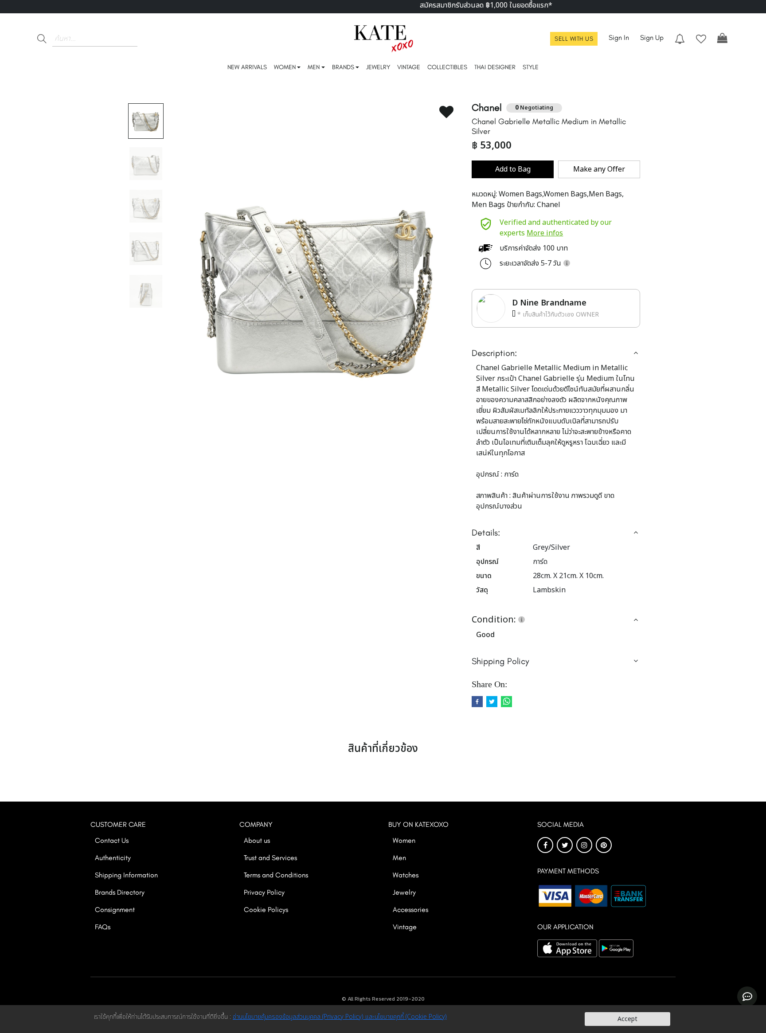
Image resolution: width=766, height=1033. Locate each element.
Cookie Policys (266, 909)
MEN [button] (314, 67)
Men (399, 857)
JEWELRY (378, 67)
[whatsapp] (506, 701)
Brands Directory (120, 892)
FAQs (102, 927)
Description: (494, 353)
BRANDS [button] (343, 67)
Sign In (619, 37)
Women (404, 840)
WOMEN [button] (285, 67)
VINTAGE (408, 67)
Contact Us (112, 840)
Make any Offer (599, 169)
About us (257, 840)
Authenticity (113, 857)
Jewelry (404, 892)
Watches (405, 875)
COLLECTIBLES (447, 67)
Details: (486, 532)
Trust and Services (270, 857)
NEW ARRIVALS (247, 67)
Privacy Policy (264, 892)
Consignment (115, 909)
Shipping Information (126, 875)
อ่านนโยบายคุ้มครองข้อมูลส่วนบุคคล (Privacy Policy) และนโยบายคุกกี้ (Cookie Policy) (340, 1016)
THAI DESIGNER (495, 67)
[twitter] (491, 701)
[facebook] (477, 701)
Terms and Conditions (276, 875)
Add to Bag (513, 169)
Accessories (410, 909)
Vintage (405, 927)
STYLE (531, 67)
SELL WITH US (574, 39)
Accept (627, 1019)
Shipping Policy (500, 661)
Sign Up (652, 37)
